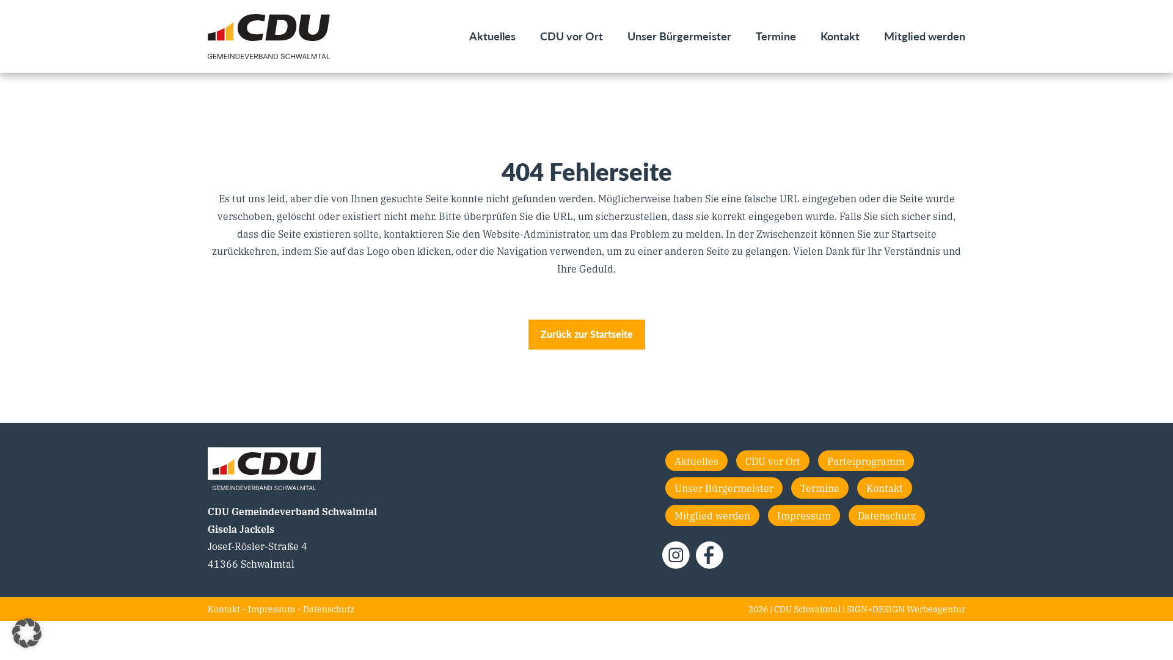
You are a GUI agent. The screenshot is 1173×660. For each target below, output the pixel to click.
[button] (27, 633)
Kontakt (840, 35)
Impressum (804, 515)
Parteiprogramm (866, 461)
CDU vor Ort (571, 35)
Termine (776, 35)
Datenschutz (887, 515)
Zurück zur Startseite (587, 334)
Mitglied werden (924, 35)
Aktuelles (492, 35)
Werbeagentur (936, 608)
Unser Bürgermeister (679, 35)
